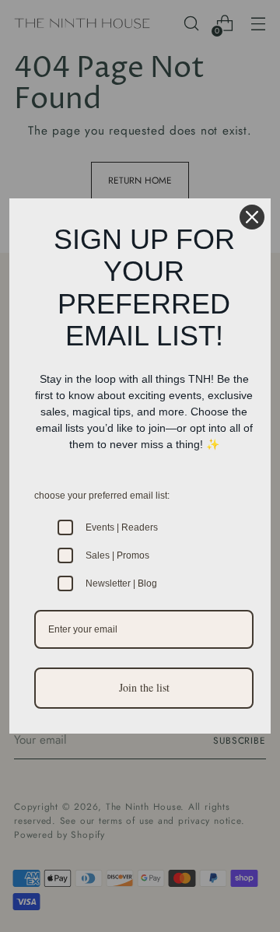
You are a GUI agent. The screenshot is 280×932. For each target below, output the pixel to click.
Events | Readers (122, 527)
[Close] (252, 217)
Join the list (144, 687)
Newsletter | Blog (121, 583)
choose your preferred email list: (102, 495)
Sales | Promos (117, 555)
